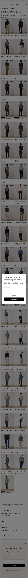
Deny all (14, 295)
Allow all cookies (14, 299)
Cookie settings (14, 291)
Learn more (7, 287)
